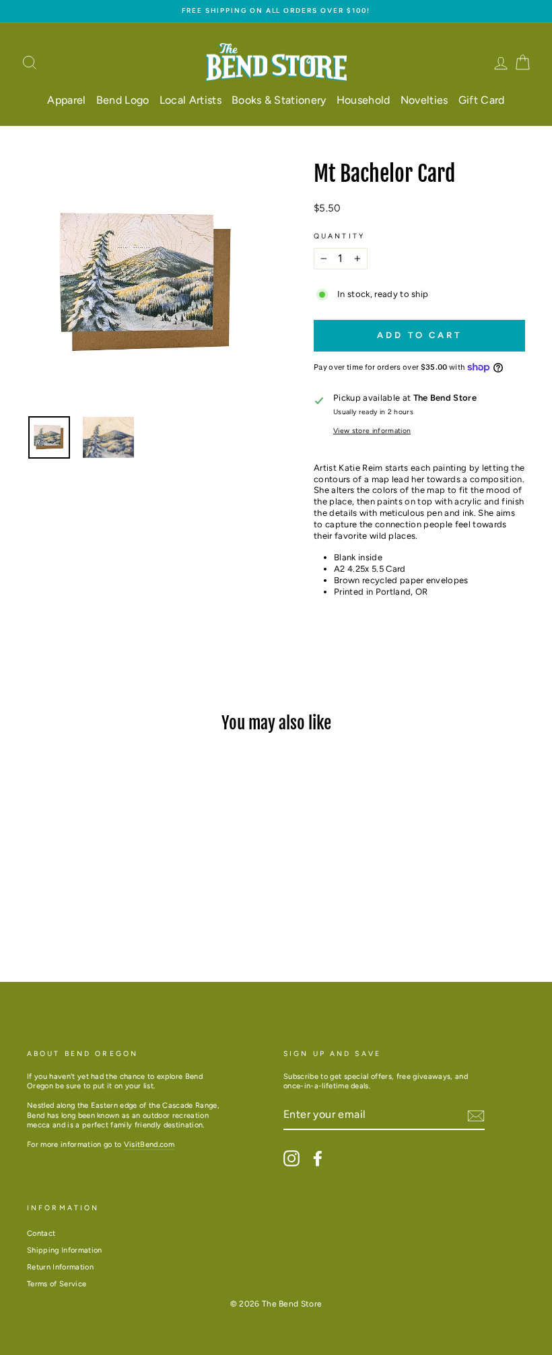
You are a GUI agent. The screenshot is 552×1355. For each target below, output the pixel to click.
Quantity (339, 236)
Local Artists (190, 100)
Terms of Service (56, 1284)
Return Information (60, 1267)
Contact (41, 1233)
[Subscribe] (476, 1116)
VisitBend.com (149, 1144)
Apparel (66, 100)
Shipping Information (64, 1250)
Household (363, 100)
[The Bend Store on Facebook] (318, 1158)
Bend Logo (122, 100)
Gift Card (481, 100)
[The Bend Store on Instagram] (291, 1158)
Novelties (424, 100)
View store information (372, 430)
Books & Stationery (279, 100)
